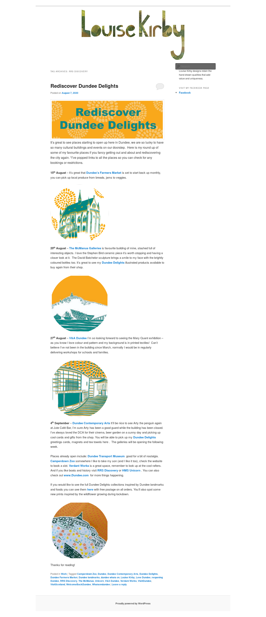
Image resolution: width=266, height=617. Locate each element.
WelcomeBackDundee (78, 584)
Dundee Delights (113, 262)
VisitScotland (57, 584)
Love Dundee (143, 577)
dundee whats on (110, 577)
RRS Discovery (68, 581)
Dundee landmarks (89, 577)
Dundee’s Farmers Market (103, 172)
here (90, 489)
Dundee (102, 574)
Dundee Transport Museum (106, 456)
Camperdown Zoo (62, 461)
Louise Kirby (128, 577)
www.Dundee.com (76, 475)
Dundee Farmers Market (64, 577)
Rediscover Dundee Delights (84, 85)
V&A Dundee (112, 581)
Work (64, 574)
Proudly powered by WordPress (133, 603)
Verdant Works (79, 465)
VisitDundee (144, 581)
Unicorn (99, 581)
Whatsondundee (101, 584)
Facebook (185, 92)
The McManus (86, 581)
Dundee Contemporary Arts (122, 574)
